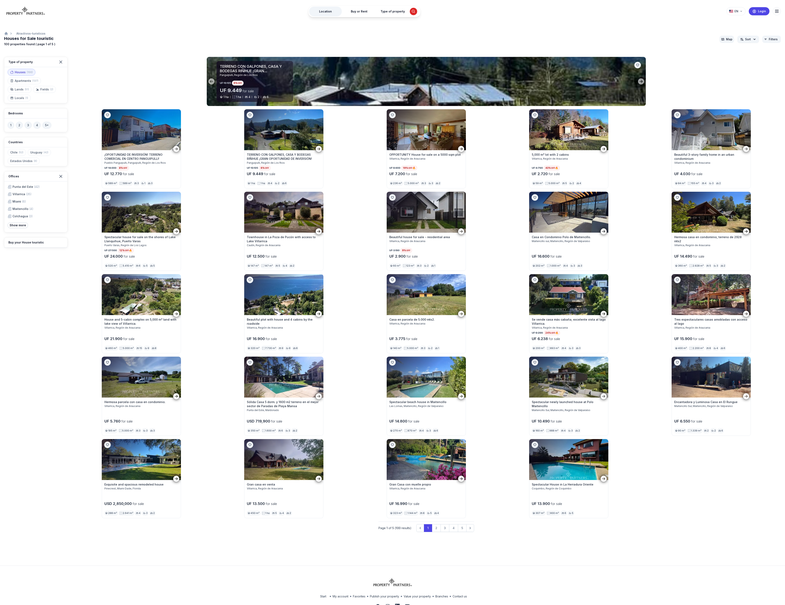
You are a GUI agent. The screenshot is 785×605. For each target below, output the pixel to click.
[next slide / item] (641, 81)
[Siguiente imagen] (176, 148)
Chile (16, 152)
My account (340, 596)
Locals (21, 98)
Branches (441, 596)
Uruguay (39, 152)
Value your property (417, 596)
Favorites (359, 596)
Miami (19, 201)
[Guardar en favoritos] (637, 65)
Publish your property (384, 596)
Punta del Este (26, 186)
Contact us (460, 596)
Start (323, 596)
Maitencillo (22, 209)
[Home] (6, 34)
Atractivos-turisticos (30, 33)
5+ (47, 125)
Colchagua (22, 216)
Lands (22, 89)
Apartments (26, 80)
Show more (18, 225)
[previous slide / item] (211, 81)
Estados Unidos (23, 161)
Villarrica (22, 194)
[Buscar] (413, 11)
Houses (24, 72)
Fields (46, 89)
